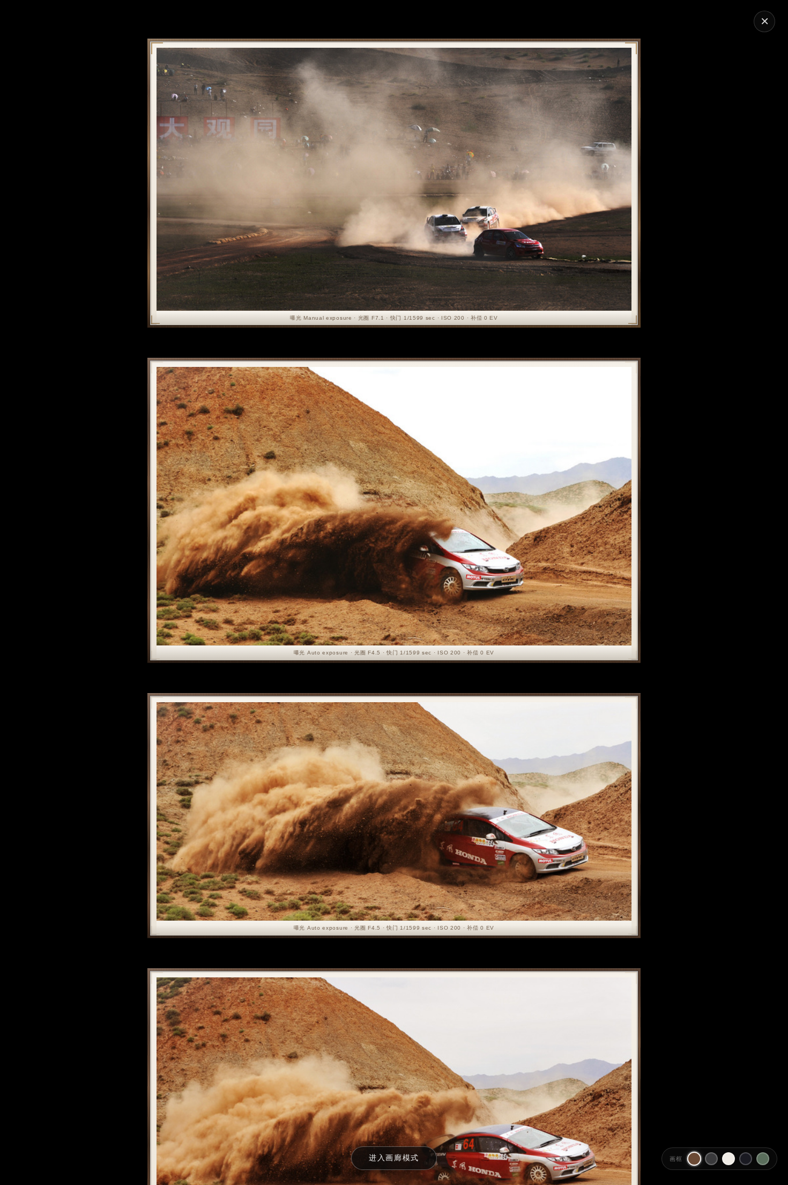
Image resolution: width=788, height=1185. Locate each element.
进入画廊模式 (394, 1157)
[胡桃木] (694, 1159)
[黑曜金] (745, 1158)
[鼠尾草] (762, 1158)
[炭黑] (711, 1158)
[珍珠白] (728, 1158)
